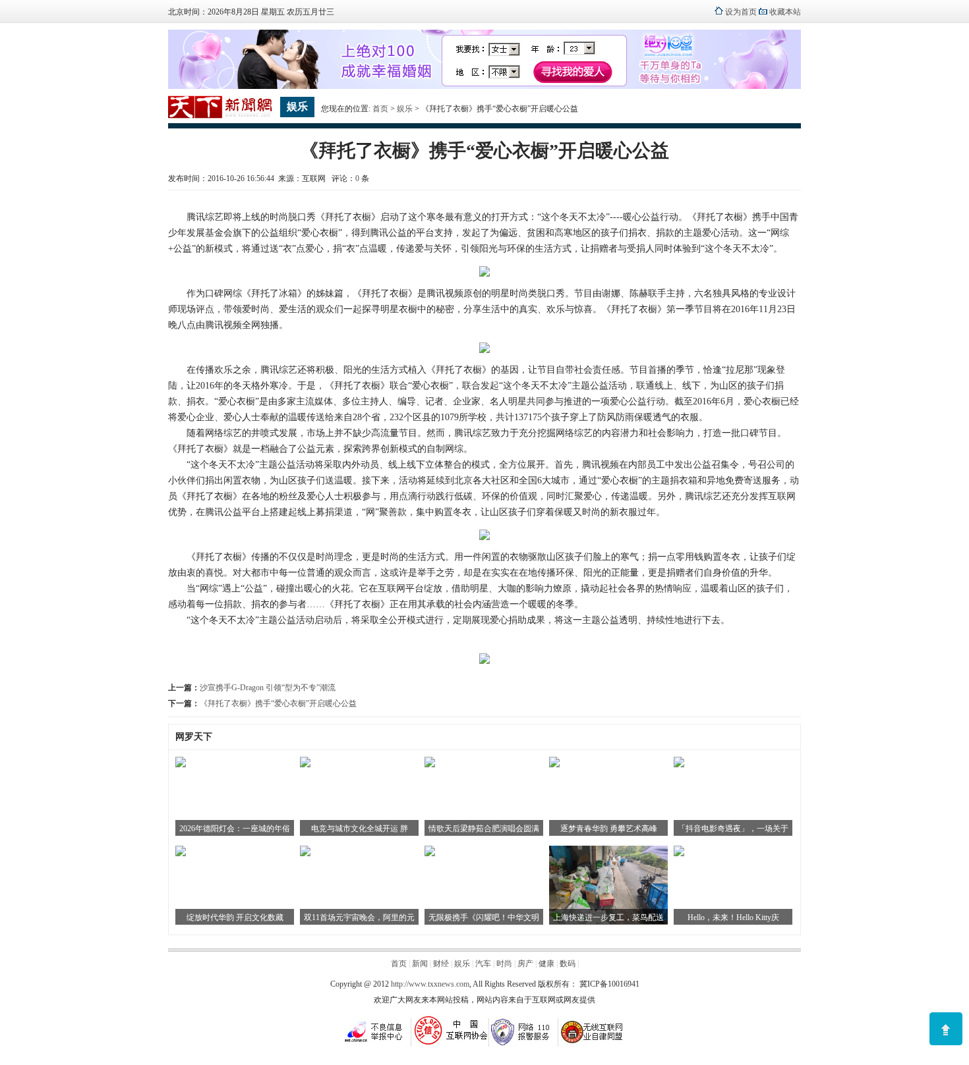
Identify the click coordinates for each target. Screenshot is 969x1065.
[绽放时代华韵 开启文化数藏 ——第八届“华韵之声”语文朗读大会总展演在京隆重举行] (180, 853)
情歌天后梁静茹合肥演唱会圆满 (483, 828)
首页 (380, 108)
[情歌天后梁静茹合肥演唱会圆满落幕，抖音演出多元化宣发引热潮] (430, 764)
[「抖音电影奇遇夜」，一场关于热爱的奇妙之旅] (679, 764)
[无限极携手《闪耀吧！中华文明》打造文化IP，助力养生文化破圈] (430, 853)
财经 (441, 963)
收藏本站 (785, 11)
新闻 (420, 963)
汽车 (483, 963)
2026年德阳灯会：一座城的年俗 (234, 828)
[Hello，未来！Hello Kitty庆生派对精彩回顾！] (679, 853)
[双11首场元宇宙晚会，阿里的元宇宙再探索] (305, 853)
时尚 (504, 963)
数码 (567, 963)
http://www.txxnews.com (430, 984)
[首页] (221, 116)
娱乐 (405, 108)
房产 (525, 963)
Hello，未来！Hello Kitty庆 (733, 917)
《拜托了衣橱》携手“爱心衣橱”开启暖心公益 (278, 703)
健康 (546, 963)
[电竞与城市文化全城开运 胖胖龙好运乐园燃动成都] (305, 764)
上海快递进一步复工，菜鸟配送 (608, 917)
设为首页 (741, 11)
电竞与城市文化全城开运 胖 (359, 828)
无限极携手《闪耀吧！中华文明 (483, 917)
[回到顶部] (945, 1028)
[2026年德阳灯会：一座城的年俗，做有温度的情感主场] (180, 764)
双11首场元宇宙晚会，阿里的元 (359, 917)
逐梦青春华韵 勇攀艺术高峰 (608, 828)
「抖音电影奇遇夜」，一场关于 (733, 828)
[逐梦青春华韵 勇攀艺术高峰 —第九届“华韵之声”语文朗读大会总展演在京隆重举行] (554, 764)
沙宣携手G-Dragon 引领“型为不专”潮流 (268, 687)
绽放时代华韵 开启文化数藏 (235, 917)
